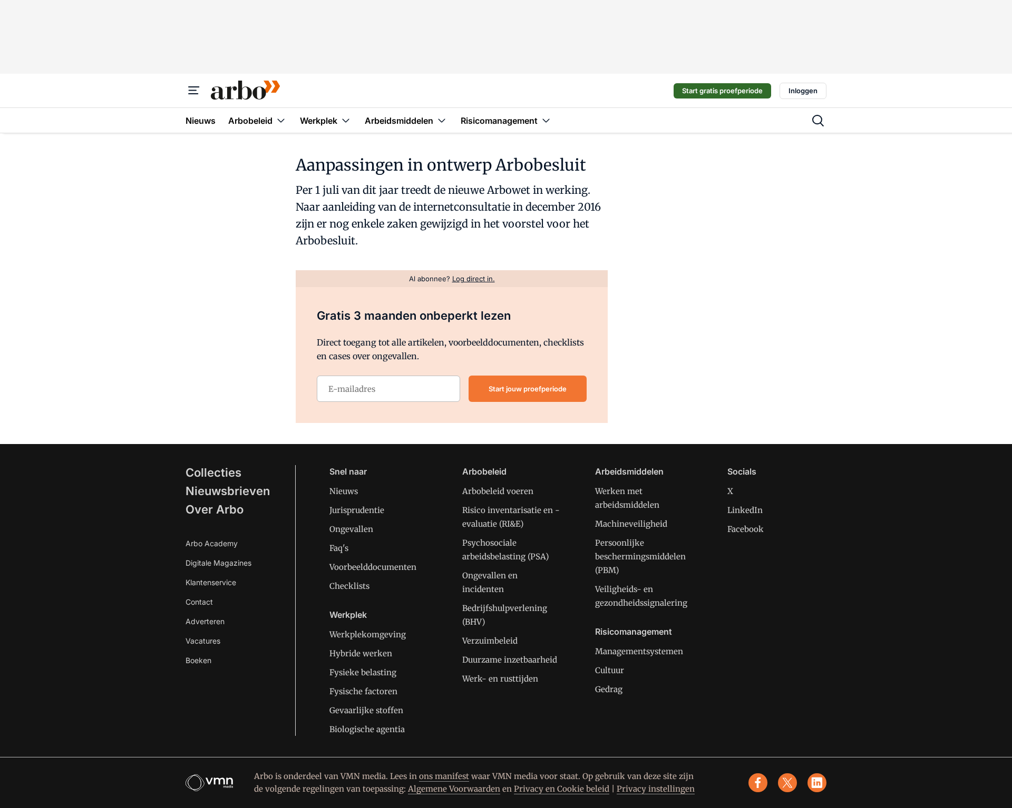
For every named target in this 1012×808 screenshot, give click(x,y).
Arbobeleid (484, 471)
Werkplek (348, 614)
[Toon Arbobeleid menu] (281, 120)
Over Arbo (215, 509)
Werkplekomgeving (367, 634)
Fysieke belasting (362, 672)
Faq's (338, 548)
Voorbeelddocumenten (372, 567)
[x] (787, 782)
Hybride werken (360, 653)
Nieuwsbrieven (228, 491)
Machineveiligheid (631, 524)
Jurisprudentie (356, 510)
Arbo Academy (212, 543)
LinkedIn (745, 510)
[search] (818, 120)
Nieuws (343, 491)
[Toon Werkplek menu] (345, 120)
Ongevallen (351, 529)
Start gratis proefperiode (722, 90)
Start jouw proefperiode (528, 389)
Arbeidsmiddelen (629, 471)
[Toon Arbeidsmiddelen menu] (441, 120)
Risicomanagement (633, 631)
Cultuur (609, 670)
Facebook (745, 529)
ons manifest (444, 776)
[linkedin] (816, 782)
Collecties (213, 472)
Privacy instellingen (656, 789)
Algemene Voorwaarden (454, 789)
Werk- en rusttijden (500, 679)
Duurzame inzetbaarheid (509, 660)
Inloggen (803, 90)
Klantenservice (211, 582)
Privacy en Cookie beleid (561, 789)
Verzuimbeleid (490, 641)
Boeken (198, 660)
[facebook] (757, 782)
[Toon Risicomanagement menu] (546, 120)
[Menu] (194, 90)
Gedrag (608, 689)
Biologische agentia (367, 729)
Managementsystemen (639, 651)
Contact (199, 601)
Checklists (349, 586)
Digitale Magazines (218, 562)
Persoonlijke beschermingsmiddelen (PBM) (640, 556)
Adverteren (205, 621)
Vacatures (203, 640)
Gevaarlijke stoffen (366, 710)
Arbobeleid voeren (497, 491)
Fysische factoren (363, 691)
